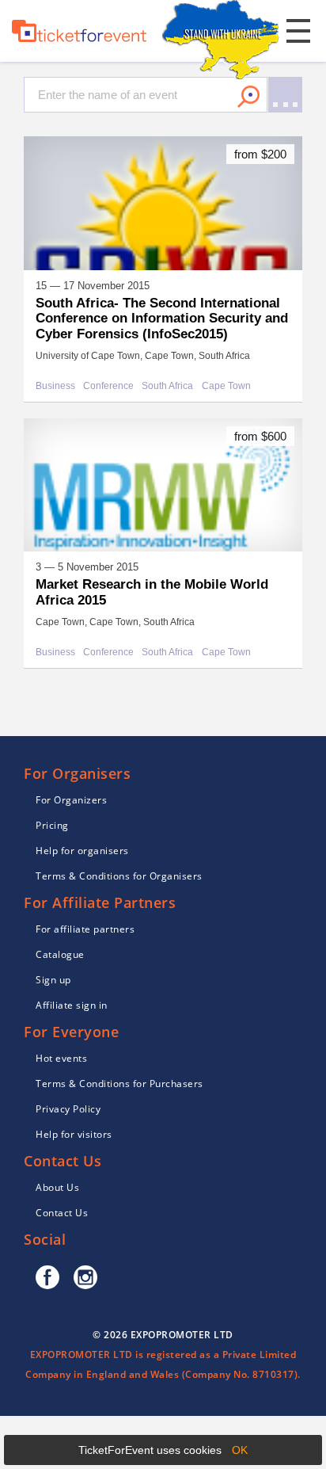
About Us (57, 1187)
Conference (108, 386)
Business (55, 386)
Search (248, 97)
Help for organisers (82, 850)
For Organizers (71, 800)
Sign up (53, 979)
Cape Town (226, 386)
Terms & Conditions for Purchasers (119, 1083)
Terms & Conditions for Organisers (119, 876)
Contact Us (62, 1212)
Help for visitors (74, 1134)
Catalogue (60, 954)
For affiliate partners (85, 929)
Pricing (52, 825)
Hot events (61, 1058)
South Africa (167, 386)
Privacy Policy (68, 1109)
